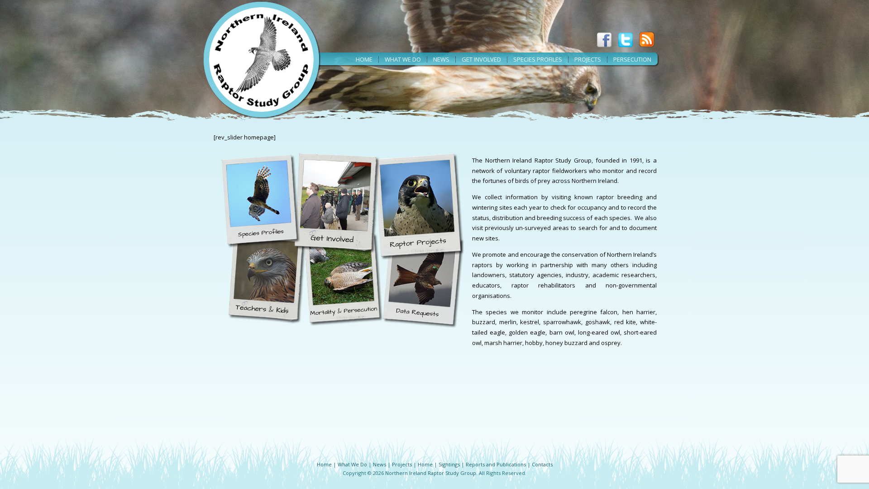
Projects (587, 59)
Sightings (449, 464)
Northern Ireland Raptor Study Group (430, 473)
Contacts (542, 464)
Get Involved (481, 59)
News (441, 59)
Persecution (632, 59)
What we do (403, 59)
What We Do (352, 464)
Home (364, 59)
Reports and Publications (496, 464)
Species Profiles (537, 59)
